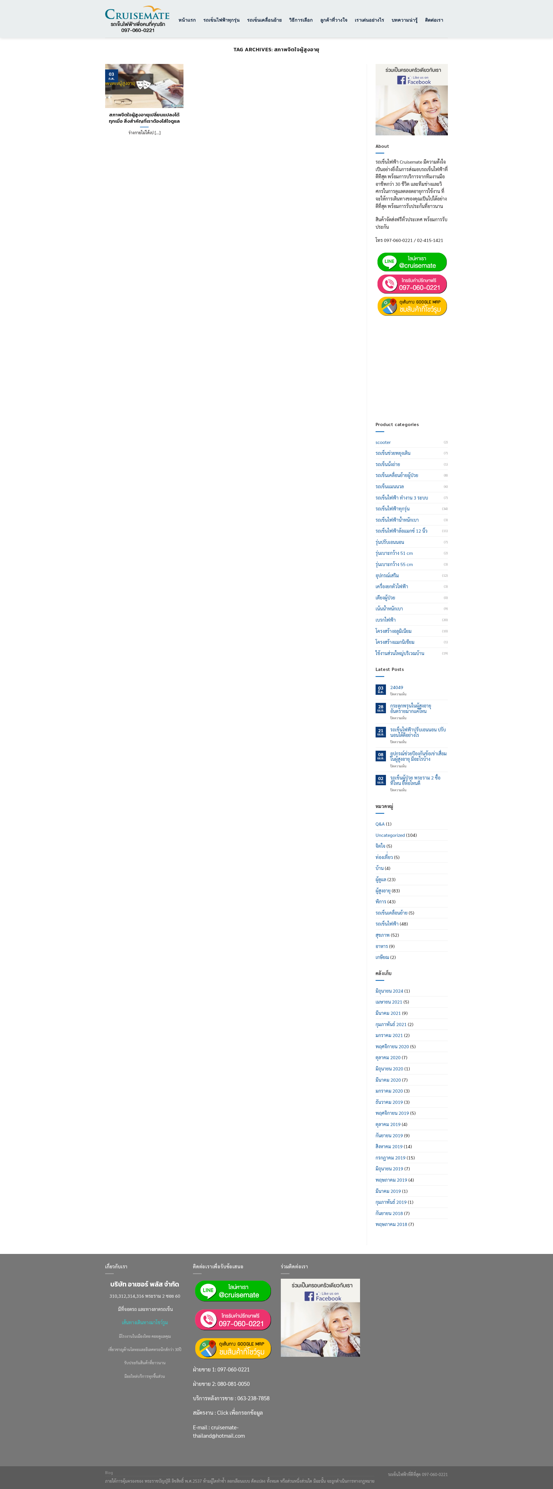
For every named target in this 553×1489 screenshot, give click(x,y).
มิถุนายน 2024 (389, 991)
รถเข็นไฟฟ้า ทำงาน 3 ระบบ (402, 498)
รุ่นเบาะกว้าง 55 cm (394, 564)
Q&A (380, 824)
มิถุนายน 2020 (389, 1069)
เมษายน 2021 (389, 1002)
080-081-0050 (416, 335)
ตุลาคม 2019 (388, 1124)
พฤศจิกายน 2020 (392, 1046)
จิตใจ (380, 846)
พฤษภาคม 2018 (391, 1224)
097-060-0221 (416, 321)
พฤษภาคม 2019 (391, 1180)
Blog (109, 1472)
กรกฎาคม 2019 (391, 1158)
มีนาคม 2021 (388, 1013)
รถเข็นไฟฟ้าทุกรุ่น (221, 19)
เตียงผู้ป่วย (385, 598)
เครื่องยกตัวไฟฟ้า (392, 586)
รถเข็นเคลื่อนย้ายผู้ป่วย (397, 475)
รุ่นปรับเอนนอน (390, 542)
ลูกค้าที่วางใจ (333, 19)
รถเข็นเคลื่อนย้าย (264, 19)
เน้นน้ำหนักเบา (389, 609)
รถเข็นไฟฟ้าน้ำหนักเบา (397, 520)
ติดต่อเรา (434, 19)
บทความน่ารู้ (405, 19)
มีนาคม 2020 (388, 1080)
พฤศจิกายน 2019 (392, 1113)
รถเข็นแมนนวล (390, 486)
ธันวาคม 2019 (389, 1102)
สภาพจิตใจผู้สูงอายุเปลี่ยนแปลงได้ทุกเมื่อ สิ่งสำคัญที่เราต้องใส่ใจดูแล (144, 118)
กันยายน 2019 (389, 1135)
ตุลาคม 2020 (388, 1057)
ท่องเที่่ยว (384, 857)
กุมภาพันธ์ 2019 (391, 1202)
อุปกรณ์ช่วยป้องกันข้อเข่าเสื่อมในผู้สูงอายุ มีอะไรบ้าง (418, 756)
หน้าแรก (187, 19)
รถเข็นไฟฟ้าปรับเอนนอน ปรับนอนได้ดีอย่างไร (418, 732)
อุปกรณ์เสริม (387, 575)
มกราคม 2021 (389, 1035)
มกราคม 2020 (389, 1091)
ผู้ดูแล (381, 879)
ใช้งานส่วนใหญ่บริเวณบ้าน (400, 653)
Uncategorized (390, 835)
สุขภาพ (383, 935)
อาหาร (382, 946)
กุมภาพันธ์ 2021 (391, 1024)
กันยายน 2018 (389, 1213)
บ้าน (380, 868)
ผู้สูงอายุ (383, 891)
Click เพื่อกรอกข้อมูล (423, 373)
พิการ (381, 901)
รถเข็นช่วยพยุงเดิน (393, 453)
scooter (383, 442)
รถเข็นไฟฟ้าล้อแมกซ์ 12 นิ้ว (401, 531)
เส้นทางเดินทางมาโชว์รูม (145, 1322)
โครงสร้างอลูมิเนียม (394, 631)
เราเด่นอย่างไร (369, 19)
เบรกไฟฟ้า (386, 620)
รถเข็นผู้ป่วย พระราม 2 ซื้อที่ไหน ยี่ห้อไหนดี (415, 780)
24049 (396, 687)
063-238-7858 (253, 1398)
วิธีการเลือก (301, 19)
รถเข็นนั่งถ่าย (388, 464)
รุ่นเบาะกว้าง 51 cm (394, 553)
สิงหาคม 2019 (389, 1146)
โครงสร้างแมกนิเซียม (395, 642)
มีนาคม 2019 (388, 1191)
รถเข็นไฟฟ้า (387, 924)
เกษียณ (382, 957)
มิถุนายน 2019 (389, 1169)
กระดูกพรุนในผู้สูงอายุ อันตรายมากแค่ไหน (410, 708)
